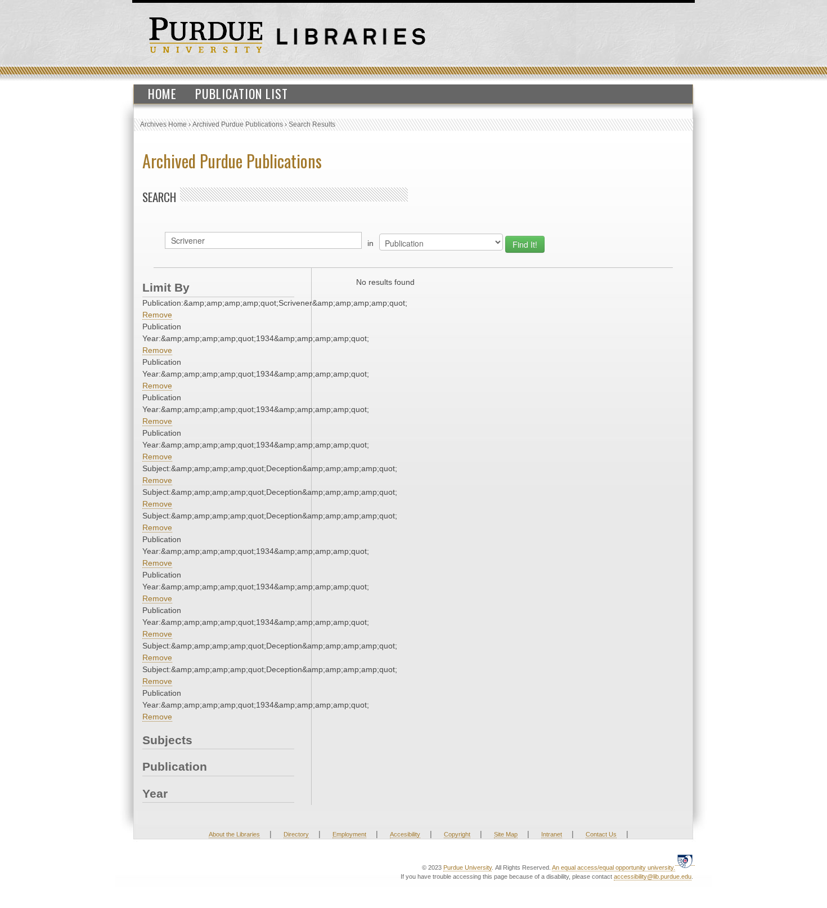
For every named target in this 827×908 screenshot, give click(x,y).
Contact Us (601, 834)
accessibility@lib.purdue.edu (652, 876)
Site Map (506, 834)
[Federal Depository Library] (685, 861)
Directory (296, 834)
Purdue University (467, 867)
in (370, 243)
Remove (157, 314)
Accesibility (405, 834)
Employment (349, 834)
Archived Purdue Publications (237, 124)
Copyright (457, 834)
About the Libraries (234, 834)
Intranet (551, 834)
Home (162, 93)
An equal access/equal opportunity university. (613, 867)
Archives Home (163, 124)
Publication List (241, 93)
